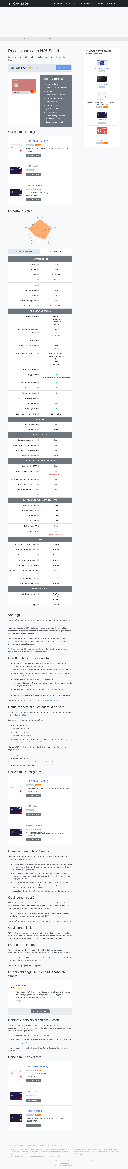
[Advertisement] (64, 22)
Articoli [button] (100, 3)
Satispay (102, 139)
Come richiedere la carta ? (55, 98)
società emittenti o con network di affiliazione (102, 1151)
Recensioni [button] (58, 3)
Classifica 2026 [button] (111, 3)
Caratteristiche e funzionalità (56, 95)
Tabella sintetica (57, 251)
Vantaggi (49, 91)
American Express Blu (102, 69)
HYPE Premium (34, 185)
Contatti (60, 1145)
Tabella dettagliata (25, 251)
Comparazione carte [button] (87, 3)
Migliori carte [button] (70, 3)
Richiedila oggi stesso (63, 921)
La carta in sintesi (52, 84)
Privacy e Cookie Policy (28, 1145)
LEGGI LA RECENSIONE (33, 155)
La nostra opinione (52, 112)
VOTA (64, 68)
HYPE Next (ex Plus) (37, 141)
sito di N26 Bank (22, 715)
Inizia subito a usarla (52, 700)
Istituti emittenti (13, 1145)
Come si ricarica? (52, 102)
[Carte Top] (18, 3)
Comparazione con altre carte (56, 88)
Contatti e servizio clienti (54, 122)
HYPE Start (32, 166)
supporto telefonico (26, 1043)
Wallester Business (102, 85)
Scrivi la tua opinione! (40, 1011)
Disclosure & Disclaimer (47, 1145)
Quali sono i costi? (52, 105)
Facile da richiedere (15, 649)
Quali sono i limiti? (52, 109)
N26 (32, 620)
